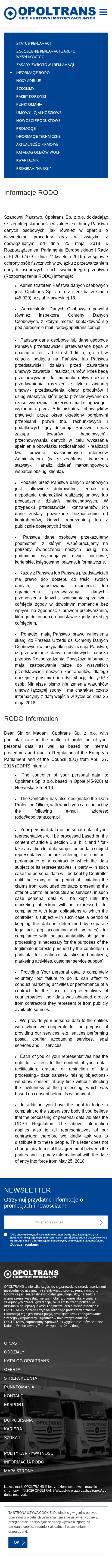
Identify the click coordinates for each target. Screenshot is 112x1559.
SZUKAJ (12, 1437)
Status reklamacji (33, 43)
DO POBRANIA (18, 1420)
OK (16, 1542)
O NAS (10, 1343)
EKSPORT (14, 1404)
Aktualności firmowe (37, 144)
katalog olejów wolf (38, 152)
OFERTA (12, 1369)
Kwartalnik (27, 160)
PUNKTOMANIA (19, 1387)
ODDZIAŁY (14, 1352)
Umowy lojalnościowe (39, 112)
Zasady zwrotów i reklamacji (45, 64)
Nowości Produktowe (38, 120)
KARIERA (13, 1429)
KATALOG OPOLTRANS (26, 1360)
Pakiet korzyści (31, 96)
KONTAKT (13, 1395)
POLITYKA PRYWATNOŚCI (29, 1453)
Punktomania (29, 104)
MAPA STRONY (18, 1470)
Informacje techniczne (38, 136)
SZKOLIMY (25, 88)
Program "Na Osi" (33, 168)
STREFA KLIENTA (20, 1378)
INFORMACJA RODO (24, 1462)
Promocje (26, 128)
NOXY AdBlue (28, 80)
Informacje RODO (33, 72)
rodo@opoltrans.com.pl (77, 327)
